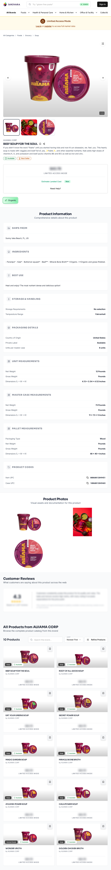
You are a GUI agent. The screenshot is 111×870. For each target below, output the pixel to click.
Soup (37, 35)
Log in (39, 26)
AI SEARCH (84, 4)
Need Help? (55, 188)
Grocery (28, 35)
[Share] (44, 143)
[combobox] (59, 4)
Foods (19, 35)
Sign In (102, 4)
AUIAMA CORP (10, 140)
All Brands (11, 12)
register (48, 26)
